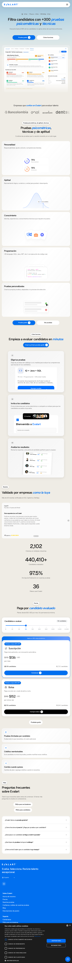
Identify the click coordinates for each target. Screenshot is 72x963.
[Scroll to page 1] (34, 536)
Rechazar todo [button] (56, 945)
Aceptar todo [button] (56, 941)
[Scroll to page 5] (38, 536)
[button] (25, 960)
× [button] (70, 925)
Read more (38, 936)
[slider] (36, 628)
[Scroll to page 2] (35, 536)
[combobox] (67, 925)
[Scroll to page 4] (36, 536)
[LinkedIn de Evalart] (4, 884)
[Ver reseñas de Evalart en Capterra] (11, 535)
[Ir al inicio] (11, 4)
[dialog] (36, 943)
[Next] (68, 520)
